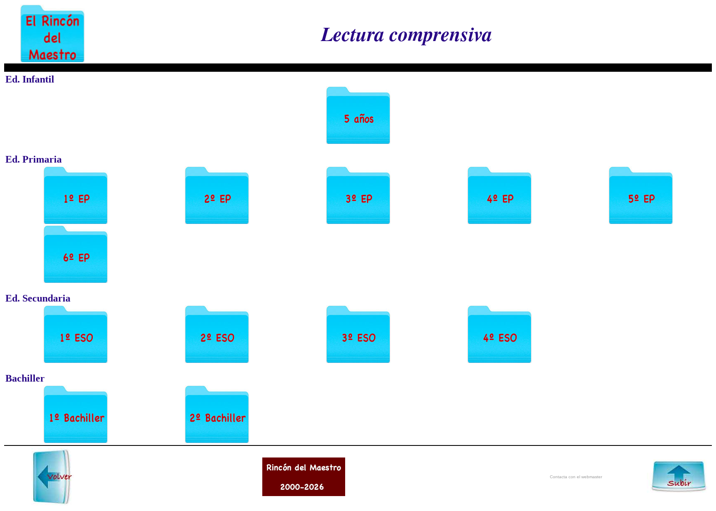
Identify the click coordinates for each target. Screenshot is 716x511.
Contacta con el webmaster (576, 476)
